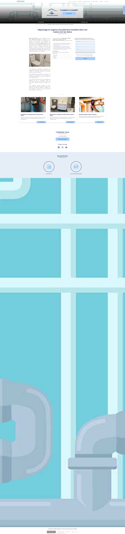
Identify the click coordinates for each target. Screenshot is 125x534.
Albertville (54, 56)
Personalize (69, 531)
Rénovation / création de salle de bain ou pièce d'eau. (62, 115)
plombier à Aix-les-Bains (37, 69)
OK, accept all (51, 531)
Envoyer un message (62, 139)
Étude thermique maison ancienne (88, 114)
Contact (106, 1)
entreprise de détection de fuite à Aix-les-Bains (39, 80)
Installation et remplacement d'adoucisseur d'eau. (32, 115)
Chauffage (80, 1)
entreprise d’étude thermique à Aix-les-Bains (39, 86)
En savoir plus (69, 13)
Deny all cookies (61, 531)
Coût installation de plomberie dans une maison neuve (62, 48)
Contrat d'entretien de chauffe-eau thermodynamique (62, 43)
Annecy (54, 57)
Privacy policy (75, 531)
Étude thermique (95, 1)
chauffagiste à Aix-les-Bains (36, 74)
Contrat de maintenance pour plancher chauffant (61, 46)
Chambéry (55, 58)
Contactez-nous (84, 22)
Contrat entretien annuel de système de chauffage (61, 47)
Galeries (100, 1)
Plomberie (74, 1)
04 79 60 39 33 (41, 22)
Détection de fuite (86, 1)
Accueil (69, 1)
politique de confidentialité (88, 55)
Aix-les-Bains (44, 24)
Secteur (40, 24)
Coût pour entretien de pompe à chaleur (60, 49)
